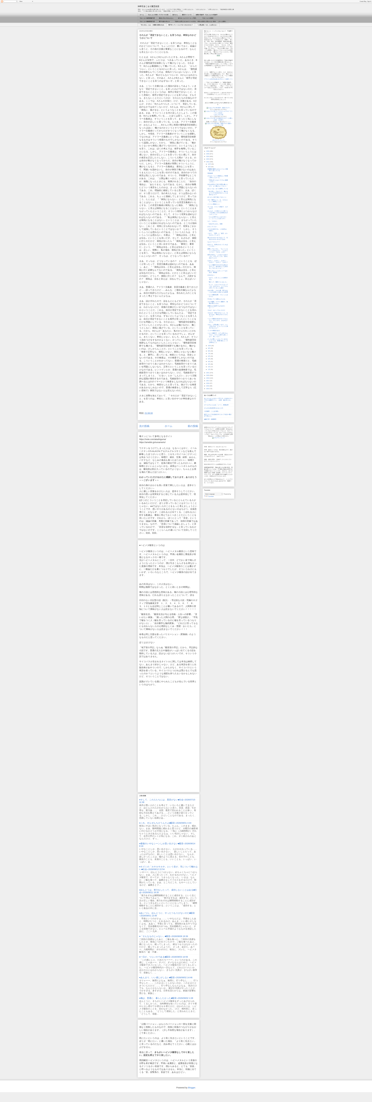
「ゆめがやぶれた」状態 (215, 224)
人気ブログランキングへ (218, 140)
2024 (208, 156)
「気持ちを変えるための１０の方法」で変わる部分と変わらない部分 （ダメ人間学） (200, 21)
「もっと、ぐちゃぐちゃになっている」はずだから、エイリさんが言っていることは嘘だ (218, 286)
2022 (208, 162)
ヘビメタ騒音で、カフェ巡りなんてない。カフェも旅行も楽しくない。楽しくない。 (218, 334)
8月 (209, 351)
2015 (208, 386)
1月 (209, 369)
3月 (209, 364)
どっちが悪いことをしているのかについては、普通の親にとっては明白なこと (218, 340)
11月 (209, 166)
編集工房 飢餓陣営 (210, 419)
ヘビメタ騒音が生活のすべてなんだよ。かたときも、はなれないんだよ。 (218, 320)
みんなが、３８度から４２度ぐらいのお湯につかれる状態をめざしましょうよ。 (218, 212)
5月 (209, 359)
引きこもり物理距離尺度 (147, 18)
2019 (208, 378)
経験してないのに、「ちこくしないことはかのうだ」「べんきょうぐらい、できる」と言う (218, 250)
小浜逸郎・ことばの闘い (211, 411)
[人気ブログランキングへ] (218, 138)
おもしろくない (212, 226)
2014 (208, 388)
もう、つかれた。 (213, 221)
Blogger (191, 1087)
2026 (208, 151)
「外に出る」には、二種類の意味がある (152, 25)
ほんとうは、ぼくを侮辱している (218, 188)
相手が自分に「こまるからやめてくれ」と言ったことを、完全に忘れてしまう (218, 256)
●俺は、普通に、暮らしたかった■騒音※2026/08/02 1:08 (166, 998)
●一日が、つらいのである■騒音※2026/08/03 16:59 (163, 957)
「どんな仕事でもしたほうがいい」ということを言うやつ (217, 217)
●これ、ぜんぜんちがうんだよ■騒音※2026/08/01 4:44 (165, 823)
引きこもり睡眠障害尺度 (147, 21)
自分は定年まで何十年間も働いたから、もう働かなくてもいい (218, 185)
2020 (208, 375)
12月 (209, 164)
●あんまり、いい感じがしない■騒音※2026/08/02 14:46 (165, 977)
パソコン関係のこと (214, 204)
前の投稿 (193, 426)
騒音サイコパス (187, 14)
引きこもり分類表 (207, 18)
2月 (209, 366)
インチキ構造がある (214, 330)
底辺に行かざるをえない (166, 18)
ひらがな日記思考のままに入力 (213, 408)
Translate (211, 496)
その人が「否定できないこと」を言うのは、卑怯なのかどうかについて (218, 314)
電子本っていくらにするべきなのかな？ (180, 25)
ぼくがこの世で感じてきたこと (217, 197)
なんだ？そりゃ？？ (214, 242)
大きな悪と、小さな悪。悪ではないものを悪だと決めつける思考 (218, 291)
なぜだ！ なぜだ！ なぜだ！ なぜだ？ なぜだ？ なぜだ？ (218, 261)
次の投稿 (144, 426)
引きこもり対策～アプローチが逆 (158, 14)
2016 (208, 383)
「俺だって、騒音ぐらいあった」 (218, 282)
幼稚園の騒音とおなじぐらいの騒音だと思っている (218, 169)
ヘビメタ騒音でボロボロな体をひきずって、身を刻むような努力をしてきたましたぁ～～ (218, 266)
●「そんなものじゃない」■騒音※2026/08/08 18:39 (163, 936)
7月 (209, 353)
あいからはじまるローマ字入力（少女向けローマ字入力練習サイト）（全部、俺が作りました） (218, 400)
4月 (209, 361)
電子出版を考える (164, 21)
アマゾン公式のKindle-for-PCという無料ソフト (218, 79)
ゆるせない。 (212, 275)
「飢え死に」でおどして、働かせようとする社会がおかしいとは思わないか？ (218, 193)
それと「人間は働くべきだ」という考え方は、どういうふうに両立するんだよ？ (218, 326)
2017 (208, 380)
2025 (208, 154)
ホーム (142, 14)
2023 (208, 159)
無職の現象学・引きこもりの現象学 (206, 14)
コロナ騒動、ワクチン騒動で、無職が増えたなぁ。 (218, 302)
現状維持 (210, 173)
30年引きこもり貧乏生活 (148, 6)
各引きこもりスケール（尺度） (187, 18)
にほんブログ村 (218, 114)
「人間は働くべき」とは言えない (207, 25)
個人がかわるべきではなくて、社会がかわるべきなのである (218, 238)
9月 (209, 348)
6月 (209, 356)
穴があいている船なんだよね (216, 299)
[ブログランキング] (218, 438)
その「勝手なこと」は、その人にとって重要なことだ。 (218, 200)
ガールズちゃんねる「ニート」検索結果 (216, 405)
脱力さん (175, 14)
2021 (208, 372)
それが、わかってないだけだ (216, 310)
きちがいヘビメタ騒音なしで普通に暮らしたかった (218, 176)
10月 (209, 345)
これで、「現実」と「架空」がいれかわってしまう (218, 234)
